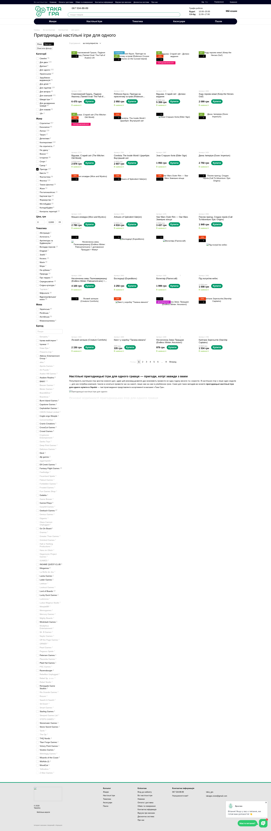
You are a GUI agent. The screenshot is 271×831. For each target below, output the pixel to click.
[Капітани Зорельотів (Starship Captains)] (217, 315)
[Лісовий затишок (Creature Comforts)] (89, 315)
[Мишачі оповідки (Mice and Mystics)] (89, 192)
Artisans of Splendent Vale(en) (128, 217)
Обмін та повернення (84, 2)
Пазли (218, 21)
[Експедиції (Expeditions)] (132, 254)
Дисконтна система (141, 2)
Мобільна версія (43, 812)
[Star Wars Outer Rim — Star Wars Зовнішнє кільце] (174, 192)
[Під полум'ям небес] (217, 254)
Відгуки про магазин (123, 2)
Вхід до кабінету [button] (145, 792)
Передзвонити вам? (180, 796)
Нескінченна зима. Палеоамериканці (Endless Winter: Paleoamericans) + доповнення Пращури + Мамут (89, 281)
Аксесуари (179, 21)
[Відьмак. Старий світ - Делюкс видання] (174, 69)
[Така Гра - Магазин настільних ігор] (48, 794)
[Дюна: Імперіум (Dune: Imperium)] (217, 131)
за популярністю (90, 43)
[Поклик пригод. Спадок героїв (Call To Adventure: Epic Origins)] (217, 192)
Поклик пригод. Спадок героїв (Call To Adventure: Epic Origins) (215, 218)
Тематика (137, 21)
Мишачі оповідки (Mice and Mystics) (88, 217)
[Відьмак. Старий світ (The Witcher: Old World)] (89, 131)
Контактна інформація (104, 2)
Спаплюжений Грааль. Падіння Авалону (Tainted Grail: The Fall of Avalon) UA (87, 96)
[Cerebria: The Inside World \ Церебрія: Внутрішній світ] (132, 131)
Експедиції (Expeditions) (125, 278)
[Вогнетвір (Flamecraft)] (174, 254)
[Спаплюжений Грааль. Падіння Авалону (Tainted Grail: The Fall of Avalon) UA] (89, 69)
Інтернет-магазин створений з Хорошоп (48, 825)
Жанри (52, 21)
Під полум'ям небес (208, 278)
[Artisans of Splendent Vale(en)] (132, 192)
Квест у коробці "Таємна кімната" (130, 340)
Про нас (154, 2)
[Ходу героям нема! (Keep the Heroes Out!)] (217, 69)
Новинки (53, 2)
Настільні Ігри (94, 21)
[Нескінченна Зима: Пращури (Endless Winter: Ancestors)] (174, 315)
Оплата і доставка (66, 2)
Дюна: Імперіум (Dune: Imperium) (214, 155)
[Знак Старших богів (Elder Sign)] (174, 131)
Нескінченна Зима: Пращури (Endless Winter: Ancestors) (170, 341)
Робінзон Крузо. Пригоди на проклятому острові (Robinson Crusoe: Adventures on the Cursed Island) (130, 98)
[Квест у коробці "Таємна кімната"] (132, 315)
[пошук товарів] (178, 14)
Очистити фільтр (44, 48)
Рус (206, 2)
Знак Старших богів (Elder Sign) (171, 155)
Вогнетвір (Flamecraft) (166, 278)
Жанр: (39, 44)
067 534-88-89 (80, 8)
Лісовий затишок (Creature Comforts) (89, 340)
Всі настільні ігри (40, 2)
